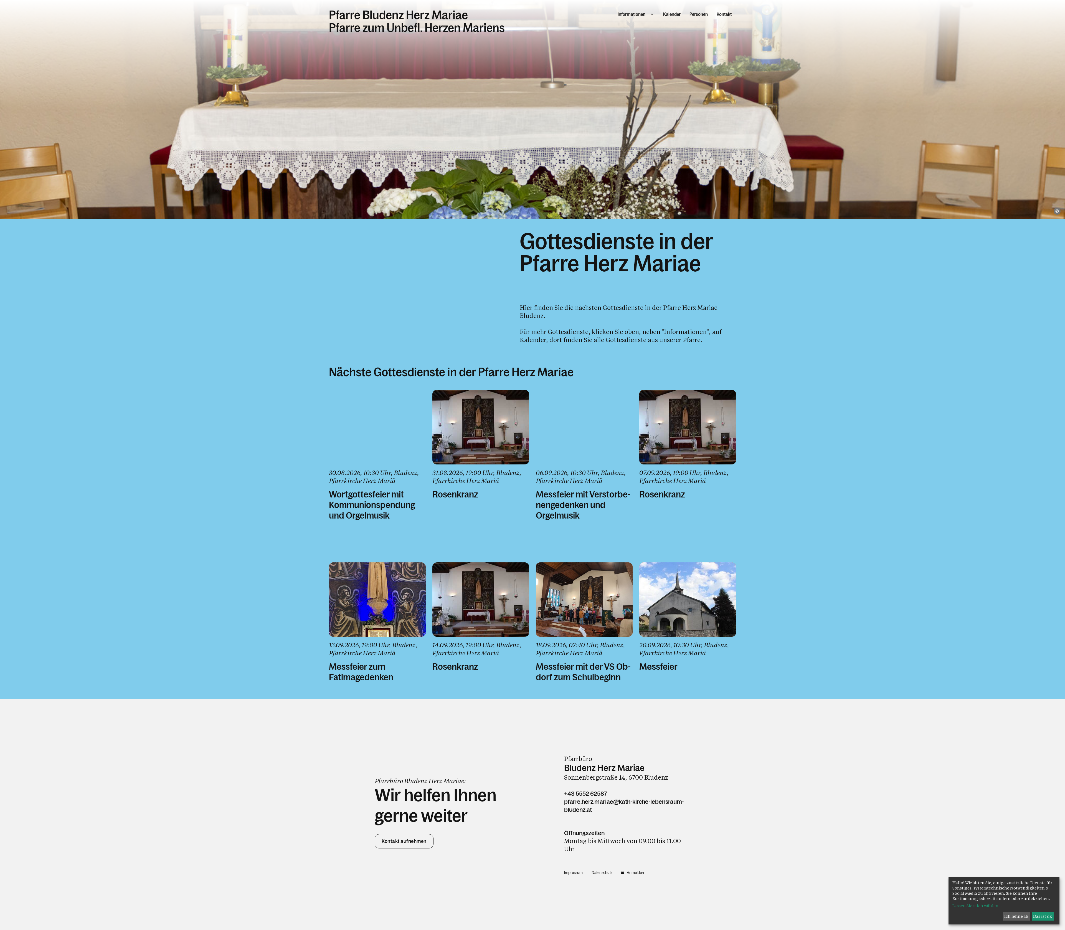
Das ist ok (1042, 916)
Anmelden (635, 873)
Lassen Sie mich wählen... (977, 905)
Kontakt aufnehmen (404, 841)
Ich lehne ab (1016, 916)
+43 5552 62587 (585, 793)
